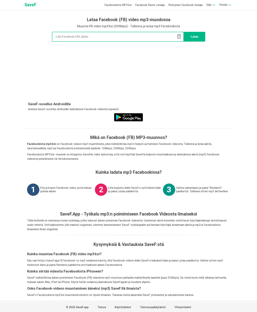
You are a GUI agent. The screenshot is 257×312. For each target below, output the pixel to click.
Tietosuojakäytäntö (153, 307)
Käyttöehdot (123, 307)
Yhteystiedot (182, 307)
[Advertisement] (128, 73)
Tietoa (101, 307)
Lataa (194, 36)
